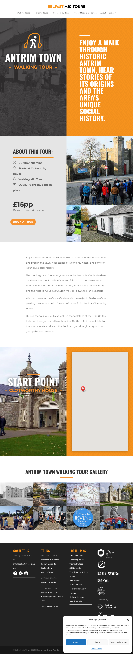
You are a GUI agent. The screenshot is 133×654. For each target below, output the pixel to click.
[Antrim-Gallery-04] (116, 529)
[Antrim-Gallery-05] (16, 529)
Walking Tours (23, 13)
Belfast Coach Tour (50, 592)
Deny (97, 642)
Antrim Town (47, 572)
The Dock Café (76, 555)
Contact (112, 13)
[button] (128, 619)
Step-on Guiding (61, 13)
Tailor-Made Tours (49, 607)
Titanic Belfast (76, 564)
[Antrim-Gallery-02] (49, 529)
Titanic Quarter (76, 560)
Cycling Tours (41, 13)
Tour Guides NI (76, 584)
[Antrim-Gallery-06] (49, 505)
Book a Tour (23, 221)
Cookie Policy (96, 649)
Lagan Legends (48, 564)
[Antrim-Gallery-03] (16, 505)
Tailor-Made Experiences (85, 13)
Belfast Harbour (76, 597)
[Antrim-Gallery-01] (116, 505)
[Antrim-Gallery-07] (83, 529)
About (103, 13)
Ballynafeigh (47, 568)
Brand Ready (52, 650)
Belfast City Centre (50, 560)
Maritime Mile (75, 601)
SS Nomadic (75, 568)
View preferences (119, 642)
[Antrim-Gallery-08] (83, 505)
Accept (76, 642)
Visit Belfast (75, 580)
